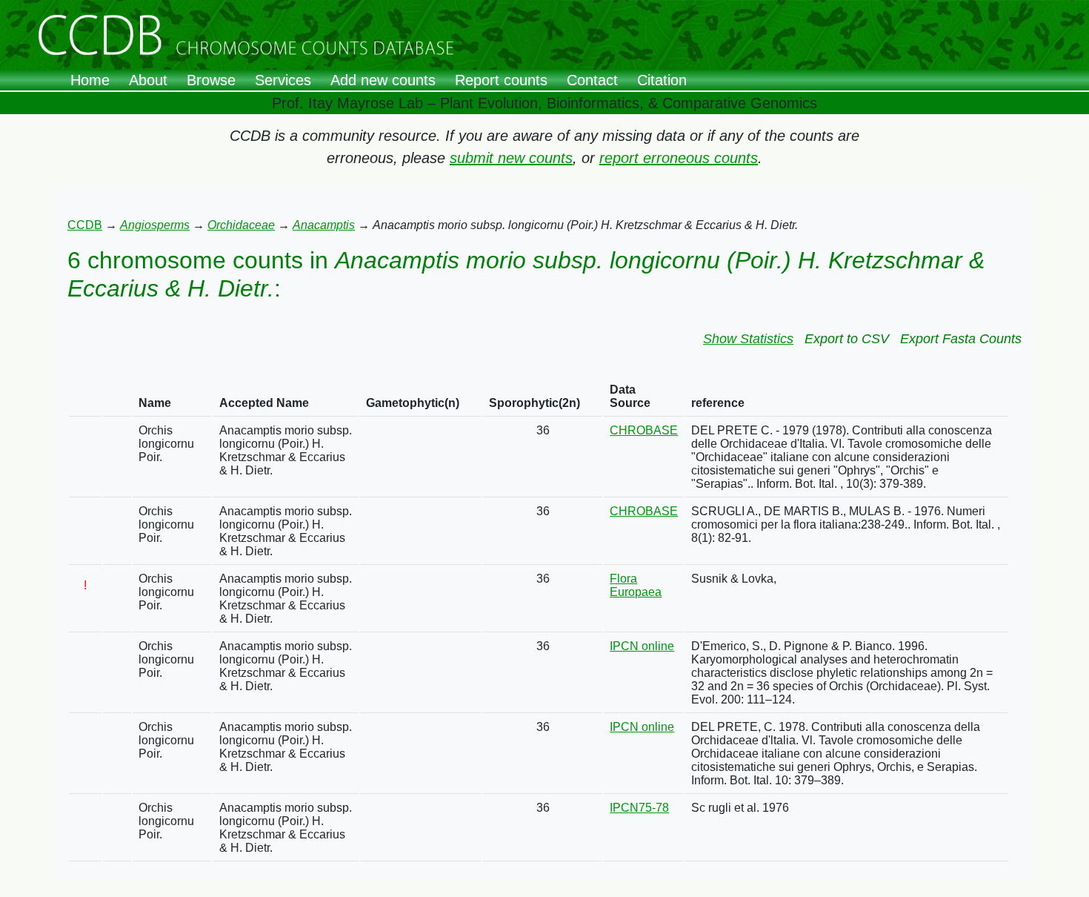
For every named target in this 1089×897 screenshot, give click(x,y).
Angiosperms (155, 225)
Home (90, 80)
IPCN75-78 (639, 807)
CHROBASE (644, 430)
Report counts (501, 80)
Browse (211, 80)
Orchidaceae (241, 225)
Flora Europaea (636, 585)
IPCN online (642, 646)
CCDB (84, 225)
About (148, 80)
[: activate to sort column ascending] (85, 397)
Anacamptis (324, 225)
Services (283, 80)
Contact (592, 80)
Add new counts (383, 80)
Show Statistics (748, 338)
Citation (662, 80)
